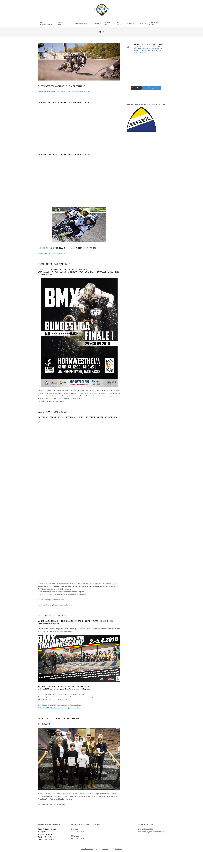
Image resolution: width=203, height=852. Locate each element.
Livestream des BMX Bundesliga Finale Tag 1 (63, 154)
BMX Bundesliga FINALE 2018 (54, 264)
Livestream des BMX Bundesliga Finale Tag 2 (63, 102)
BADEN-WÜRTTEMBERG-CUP (53, 412)
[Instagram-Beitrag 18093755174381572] (150, 58)
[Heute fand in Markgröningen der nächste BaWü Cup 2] (131, 64)
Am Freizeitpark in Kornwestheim (52, 600)
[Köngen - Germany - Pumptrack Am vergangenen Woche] (160, 70)
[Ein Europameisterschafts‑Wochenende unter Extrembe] (150, 70)
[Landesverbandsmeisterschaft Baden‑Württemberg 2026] (131, 76)
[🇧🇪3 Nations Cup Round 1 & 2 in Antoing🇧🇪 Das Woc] (160, 81)
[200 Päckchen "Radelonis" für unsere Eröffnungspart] (140, 64)
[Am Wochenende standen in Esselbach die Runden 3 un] (160, 76)
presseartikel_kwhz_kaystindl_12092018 (52, 253)
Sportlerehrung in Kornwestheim (58, 718)
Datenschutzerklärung (87, 849)
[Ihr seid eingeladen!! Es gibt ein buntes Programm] (150, 64)
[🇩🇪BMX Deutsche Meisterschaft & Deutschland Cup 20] (131, 70)
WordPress (118, 849)
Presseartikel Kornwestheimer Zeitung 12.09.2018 (67, 248)
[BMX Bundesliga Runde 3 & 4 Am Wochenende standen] (150, 76)
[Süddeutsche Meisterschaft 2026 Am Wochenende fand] (150, 81)
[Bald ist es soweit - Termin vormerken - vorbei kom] (140, 70)
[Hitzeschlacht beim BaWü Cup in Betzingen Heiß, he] (160, 64)
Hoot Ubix (105, 849)
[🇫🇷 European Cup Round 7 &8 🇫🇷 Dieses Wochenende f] (140, 81)
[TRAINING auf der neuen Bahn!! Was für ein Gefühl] (160, 58)
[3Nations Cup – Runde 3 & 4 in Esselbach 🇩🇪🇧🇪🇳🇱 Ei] (131, 81)
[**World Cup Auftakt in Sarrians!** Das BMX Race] (140, 76)
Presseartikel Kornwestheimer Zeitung (61, 86)
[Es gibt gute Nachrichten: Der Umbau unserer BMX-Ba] (131, 58)
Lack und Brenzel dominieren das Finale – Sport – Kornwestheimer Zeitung (64, 91)
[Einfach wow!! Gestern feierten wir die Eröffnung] (140, 58)
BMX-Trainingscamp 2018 (52, 615)
